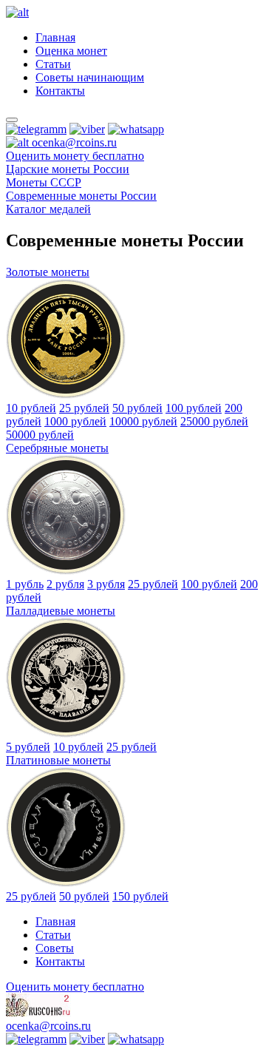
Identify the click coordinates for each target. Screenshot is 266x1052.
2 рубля (65, 584)
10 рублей (31, 408)
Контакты (60, 90)
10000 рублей (143, 421)
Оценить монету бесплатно (75, 155)
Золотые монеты (47, 272)
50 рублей (137, 408)
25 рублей (84, 408)
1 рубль (25, 584)
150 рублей (140, 896)
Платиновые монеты (58, 760)
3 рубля (106, 584)
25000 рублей (214, 421)
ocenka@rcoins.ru (48, 1025)
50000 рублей (40, 434)
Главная (55, 37)
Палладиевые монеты (60, 610)
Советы (54, 948)
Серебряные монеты (57, 448)
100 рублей (194, 408)
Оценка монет (71, 50)
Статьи (53, 64)
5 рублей (28, 747)
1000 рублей (75, 421)
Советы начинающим (89, 77)
